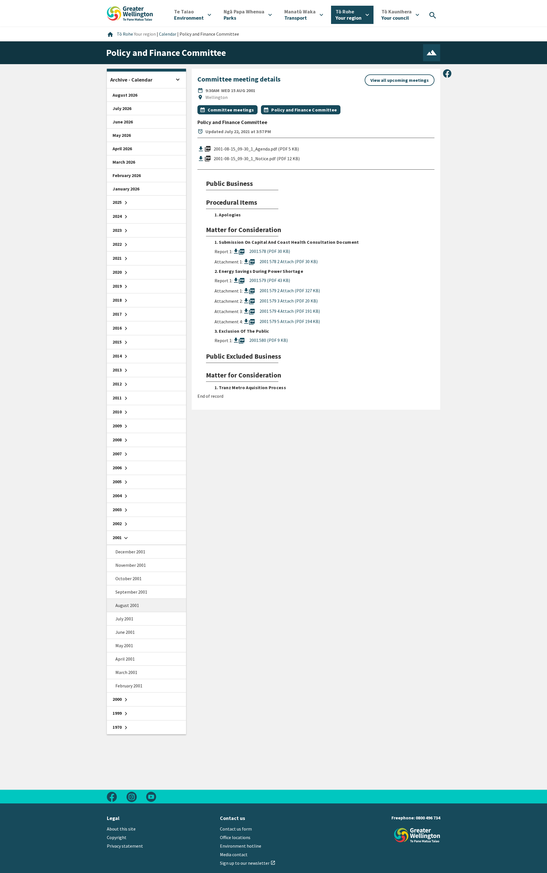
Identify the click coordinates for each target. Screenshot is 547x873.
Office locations (235, 837)
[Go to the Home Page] (417, 835)
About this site (121, 829)
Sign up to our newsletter (247, 863)
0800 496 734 (428, 818)
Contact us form (236, 829)
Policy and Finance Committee (304, 110)
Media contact (234, 854)
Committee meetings (231, 110)
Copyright (116, 837)
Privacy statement (125, 846)
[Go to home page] (130, 13)
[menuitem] (193, 15)
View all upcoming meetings (399, 80)
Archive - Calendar (131, 79)
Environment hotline (240, 846)
